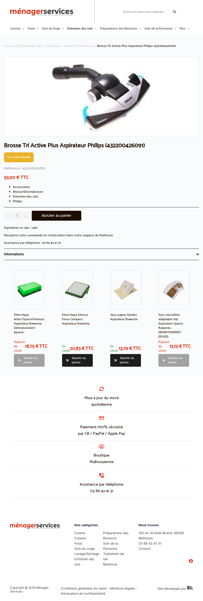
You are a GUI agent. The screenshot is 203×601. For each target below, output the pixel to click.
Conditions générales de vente (84, 588)
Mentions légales (122, 588)
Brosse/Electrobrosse (79, 46)
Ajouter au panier (56, 215)
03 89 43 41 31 (51, 243)
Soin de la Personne (158, 28)
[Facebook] (191, 561)
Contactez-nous (109, 11)
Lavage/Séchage (86, 554)
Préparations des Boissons (118, 28)
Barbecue (110, 564)
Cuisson (80, 538)
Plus (183, 28)
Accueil (9, 46)
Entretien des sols (80, 28)
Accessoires (53, 46)
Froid (31, 28)
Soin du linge (51, 28)
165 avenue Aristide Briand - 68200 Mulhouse (80, 12)
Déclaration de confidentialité (83, 593)
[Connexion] (183, 12)
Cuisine (15, 28)
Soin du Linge (84, 549)
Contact (145, 549)
